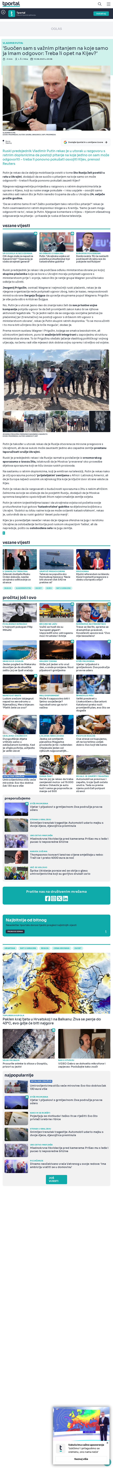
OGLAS (56, 29)
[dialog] (81, 1435)
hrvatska (10, 948)
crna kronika (61, 948)
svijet (38, 588)
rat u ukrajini (28, 948)
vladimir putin (23, 588)
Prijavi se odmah (15, 931)
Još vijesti (53, 1179)
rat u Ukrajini (63, 588)
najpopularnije (19, 1075)
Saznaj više (81, 1459)
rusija (7, 588)
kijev (49, 588)
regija (45, 948)
